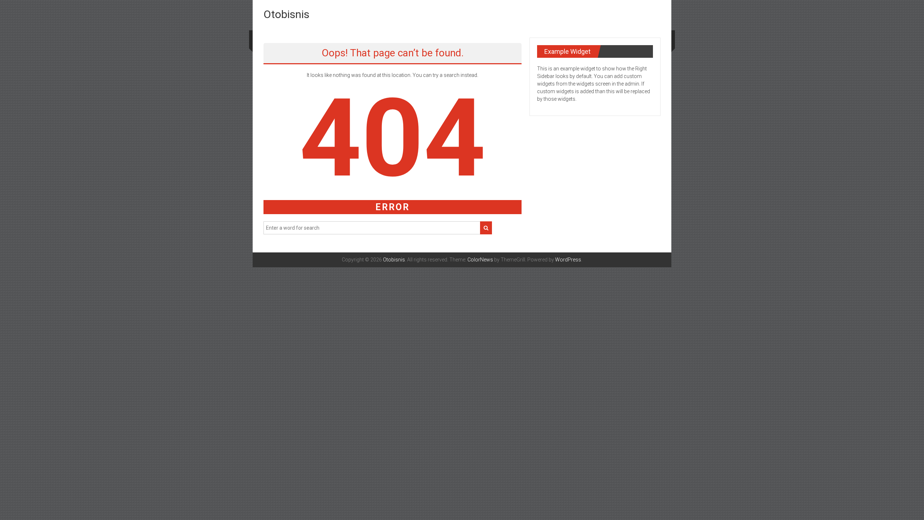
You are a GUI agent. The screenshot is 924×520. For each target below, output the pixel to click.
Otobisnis (286, 14)
